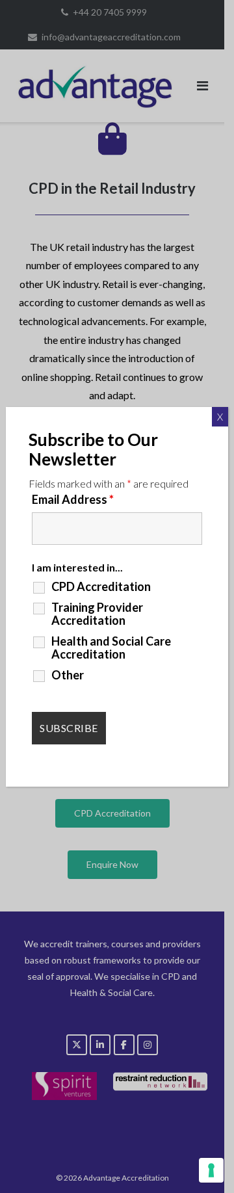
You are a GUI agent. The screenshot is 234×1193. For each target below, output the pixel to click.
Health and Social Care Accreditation (111, 648)
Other (67, 674)
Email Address (73, 499)
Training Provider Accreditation (97, 614)
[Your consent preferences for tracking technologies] (211, 1170)
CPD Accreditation (101, 586)
